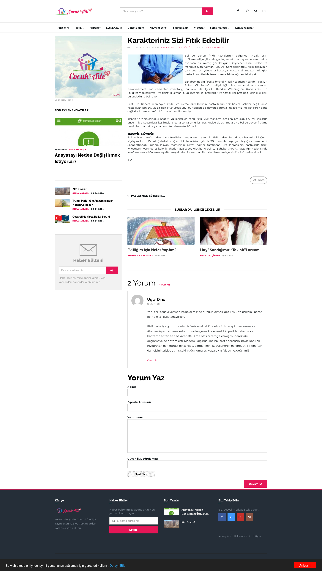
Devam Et (255, 483)
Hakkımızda (240, 536)
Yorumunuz (135, 417)
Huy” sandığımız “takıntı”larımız (229, 250)
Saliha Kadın (180, 27)
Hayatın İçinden (210, 255)
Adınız (131, 387)
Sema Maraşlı (218, 27)
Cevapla (152, 360)
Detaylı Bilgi (118, 565)
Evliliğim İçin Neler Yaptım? (151, 250)
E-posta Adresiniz (139, 402)
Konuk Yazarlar (244, 27)
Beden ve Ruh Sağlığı (176, 47)
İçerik (78, 27)
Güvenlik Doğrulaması (142, 458)
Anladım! (305, 565)
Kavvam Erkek (158, 27)
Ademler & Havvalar (140, 255)
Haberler (95, 27)
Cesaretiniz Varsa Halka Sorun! (91, 216)
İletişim (257, 536)
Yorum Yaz (164, 285)
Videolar (199, 27)
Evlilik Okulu (114, 27)
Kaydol (133, 529)
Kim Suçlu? (79, 188)
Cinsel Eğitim (136, 27)
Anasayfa (63, 27)
